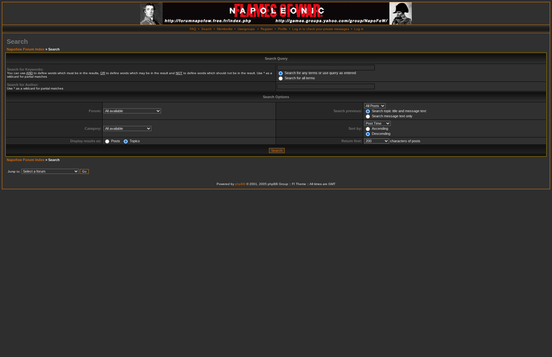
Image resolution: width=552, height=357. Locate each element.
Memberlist (225, 29)
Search (206, 29)
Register (267, 29)
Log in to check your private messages (320, 29)
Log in (359, 29)
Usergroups (246, 29)
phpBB (240, 184)
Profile (282, 29)
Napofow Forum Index (25, 49)
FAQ (193, 29)
